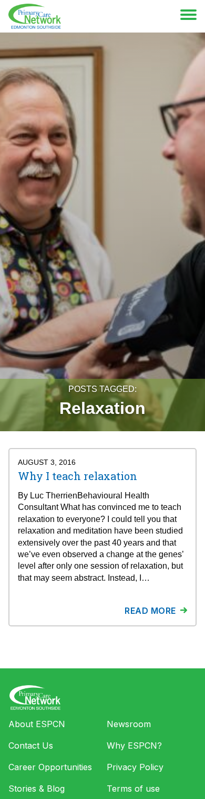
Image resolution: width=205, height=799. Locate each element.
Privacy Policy (135, 767)
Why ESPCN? (134, 745)
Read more (150, 610)
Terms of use (133, 788)
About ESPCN (36, 724)
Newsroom (129, 724)
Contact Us (30, 745)
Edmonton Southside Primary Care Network (34, 16)
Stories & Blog (36, 788)
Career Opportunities (50, 767)
